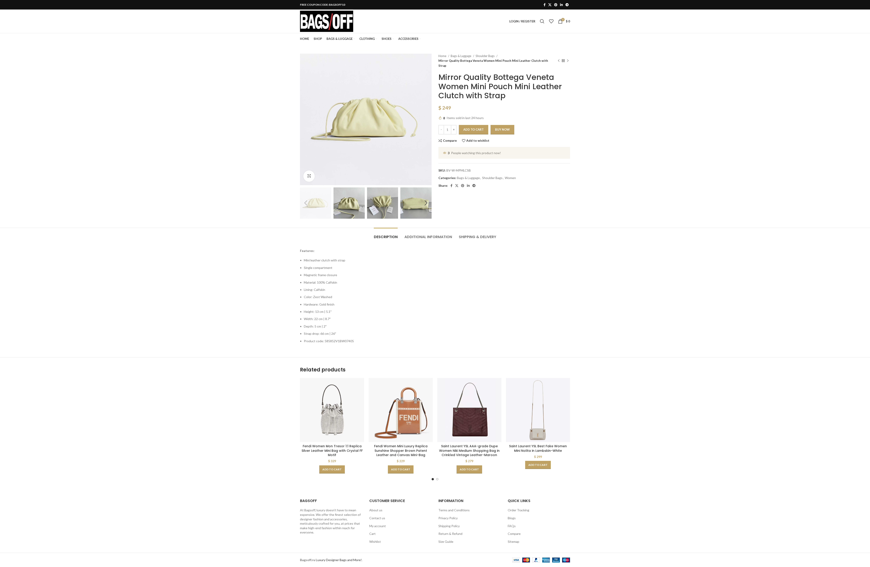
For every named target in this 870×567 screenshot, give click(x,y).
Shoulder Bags (485, 56)
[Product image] (332, 410)
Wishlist (375, 541)
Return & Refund (450, 534)
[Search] (542, 21)
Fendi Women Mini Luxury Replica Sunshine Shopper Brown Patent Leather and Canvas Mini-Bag (401, 450)
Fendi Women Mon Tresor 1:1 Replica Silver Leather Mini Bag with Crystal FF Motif (332, 450)
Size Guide (445, 541)
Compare (514, 534)
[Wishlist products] (551, 21)
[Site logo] (326, 21)
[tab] (386, 235)
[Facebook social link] (544, 5)
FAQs (512, 526)
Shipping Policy (449, 526)
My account (377, 526)
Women (510, 178)
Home (442, 56)
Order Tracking (518, 510)
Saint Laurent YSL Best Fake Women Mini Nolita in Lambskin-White (538, 448)
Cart (372, 534)
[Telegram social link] (567, 5)
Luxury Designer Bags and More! (339, 560)
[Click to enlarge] (309, 176)
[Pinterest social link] (556, 5)
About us (375, 510)
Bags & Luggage (461, 56)
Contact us (377, 518)
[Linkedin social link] (561, 5)
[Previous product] (558, 61)
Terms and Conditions (454, 510)
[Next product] (568, 61)
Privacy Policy (448, 518)
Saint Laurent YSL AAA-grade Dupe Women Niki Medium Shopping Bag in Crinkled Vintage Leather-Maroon (469, 450)
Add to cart (473, 129)
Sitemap (513, 541)
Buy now (502, 129)
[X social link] (550, 5)
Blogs (512, 518)
